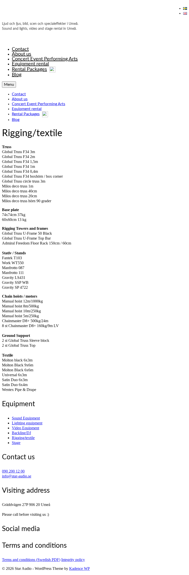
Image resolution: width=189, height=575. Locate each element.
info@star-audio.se (16, 476)
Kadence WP (79, 568)
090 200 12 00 (13, 471)
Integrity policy (73, 560)
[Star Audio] (94, 13)
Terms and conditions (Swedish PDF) (31, 560)
